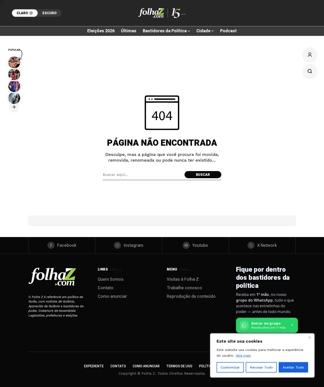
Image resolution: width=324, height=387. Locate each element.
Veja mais (243, 355)
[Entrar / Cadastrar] (310, 54)
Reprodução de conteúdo (191, 296)
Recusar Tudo (261, 367)
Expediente (94, 366)
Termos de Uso (179, 366)
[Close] (309, 337)
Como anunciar (112, 296)
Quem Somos (111, 279)
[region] (262, 355)
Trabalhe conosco (184, 288)
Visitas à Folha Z (183, 279)
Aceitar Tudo (293, 367)
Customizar (230, 367)
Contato (105, 288)
